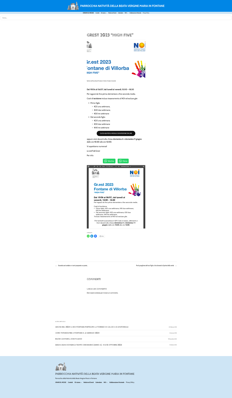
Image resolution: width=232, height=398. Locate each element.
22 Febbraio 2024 (173, 327)
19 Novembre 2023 (172, 339)
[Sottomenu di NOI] (107, 382)
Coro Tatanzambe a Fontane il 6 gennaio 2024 (77, 333)
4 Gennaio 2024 (173, 333)
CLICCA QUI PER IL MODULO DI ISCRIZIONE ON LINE (116, 133)
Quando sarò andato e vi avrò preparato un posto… (73, 266)
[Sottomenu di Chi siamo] (81, 382)
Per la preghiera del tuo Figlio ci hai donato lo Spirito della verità (155, 266)
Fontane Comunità (111, 81)
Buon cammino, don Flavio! (68, 339)
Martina (111, 161)
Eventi (105, 81)
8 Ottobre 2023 (173, 345)
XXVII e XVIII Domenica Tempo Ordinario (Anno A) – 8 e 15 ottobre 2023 (88, 345)
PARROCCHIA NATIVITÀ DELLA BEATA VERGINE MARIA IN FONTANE (122, 6)
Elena (125, 161)
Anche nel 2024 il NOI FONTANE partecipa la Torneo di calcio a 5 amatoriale (91, 327)
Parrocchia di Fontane (97, 81)
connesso (97, 293)
